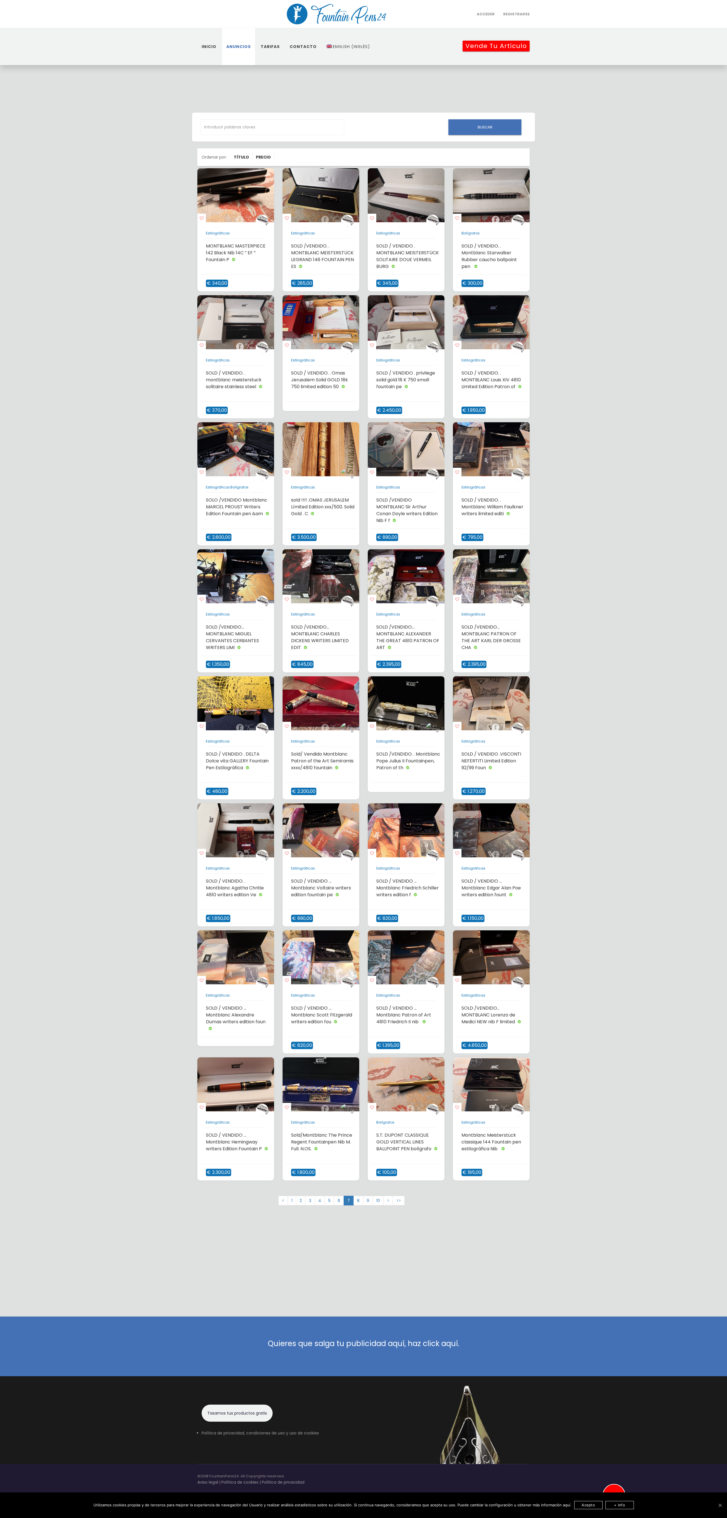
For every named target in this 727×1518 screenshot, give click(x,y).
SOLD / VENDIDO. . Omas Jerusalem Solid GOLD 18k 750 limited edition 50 (319, 380)
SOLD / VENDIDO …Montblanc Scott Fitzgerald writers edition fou (321, 1015)
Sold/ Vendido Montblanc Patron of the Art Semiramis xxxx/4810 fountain (322, 761)
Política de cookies (240, 1482)
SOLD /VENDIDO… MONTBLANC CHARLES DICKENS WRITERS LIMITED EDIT (320, 637)
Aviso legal (207, 1482)
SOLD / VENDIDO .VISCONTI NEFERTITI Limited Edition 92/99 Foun (491, 761)
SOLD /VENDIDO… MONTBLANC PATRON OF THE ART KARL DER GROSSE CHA (491, 637)
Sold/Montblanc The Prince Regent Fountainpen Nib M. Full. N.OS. (321, 1142)
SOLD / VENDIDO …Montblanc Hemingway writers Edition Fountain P (234, 1142)
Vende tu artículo (496, 45)
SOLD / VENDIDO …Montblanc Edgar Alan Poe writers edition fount (491, 888)
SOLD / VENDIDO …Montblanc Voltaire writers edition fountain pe (321, 888)
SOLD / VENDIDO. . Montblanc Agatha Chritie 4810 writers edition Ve (235, 888)
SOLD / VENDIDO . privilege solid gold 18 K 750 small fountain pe (405, 380)
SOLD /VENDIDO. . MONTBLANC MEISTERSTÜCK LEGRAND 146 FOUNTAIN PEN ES (322, 256)
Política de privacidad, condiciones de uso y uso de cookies (260, 1433)
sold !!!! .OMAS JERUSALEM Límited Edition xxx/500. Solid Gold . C (322, 507)
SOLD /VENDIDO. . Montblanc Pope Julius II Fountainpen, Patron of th (408, 761)
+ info (619, 1505)
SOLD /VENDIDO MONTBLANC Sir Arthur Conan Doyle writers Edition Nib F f (407, 510)
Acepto (588, 1505)
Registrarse (516, 14)
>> (398, 1200)
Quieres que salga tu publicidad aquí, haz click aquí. (363, 1343)
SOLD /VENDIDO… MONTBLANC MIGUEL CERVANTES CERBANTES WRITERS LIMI (232, 637)
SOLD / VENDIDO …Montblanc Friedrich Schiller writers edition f (407, 888)
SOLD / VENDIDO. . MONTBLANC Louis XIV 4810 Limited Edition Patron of (491, 380)
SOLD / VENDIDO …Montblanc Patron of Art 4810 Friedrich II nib (403, 1015)
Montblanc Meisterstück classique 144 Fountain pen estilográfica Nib (491, 1142)
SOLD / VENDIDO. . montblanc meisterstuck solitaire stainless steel (234, 380)
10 (378, 1200)
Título (241, 157)
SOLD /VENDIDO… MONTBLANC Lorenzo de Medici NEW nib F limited (488, 1015)
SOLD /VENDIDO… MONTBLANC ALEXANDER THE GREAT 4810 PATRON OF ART (407, 637)
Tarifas (270, 46)
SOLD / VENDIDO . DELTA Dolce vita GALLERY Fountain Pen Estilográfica (237, 761)
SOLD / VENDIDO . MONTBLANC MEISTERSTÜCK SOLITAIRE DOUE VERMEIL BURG (407, 256)
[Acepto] (720, 1505)
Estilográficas (218, 233)
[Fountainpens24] (337, 14)
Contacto (303, 46)
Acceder (486, 14)
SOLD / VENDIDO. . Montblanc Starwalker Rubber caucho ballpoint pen (489, 256)
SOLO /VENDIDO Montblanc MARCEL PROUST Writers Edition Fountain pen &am (236, 507)
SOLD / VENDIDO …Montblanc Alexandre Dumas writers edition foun (236, 1015)
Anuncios (238, 46)
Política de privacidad (283, 1482)
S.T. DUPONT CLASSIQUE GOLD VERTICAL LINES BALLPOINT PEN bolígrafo (403, 1142)
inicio (209, 46)
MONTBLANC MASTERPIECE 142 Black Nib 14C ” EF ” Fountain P (236, 253)
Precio (263, 157)
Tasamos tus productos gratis (237, 1413)
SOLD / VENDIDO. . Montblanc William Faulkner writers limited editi (492, 507)
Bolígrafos (470, 233)
